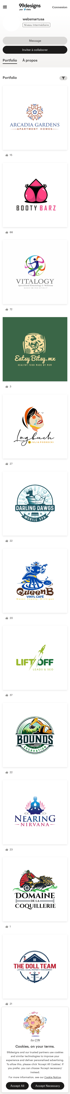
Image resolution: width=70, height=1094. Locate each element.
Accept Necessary (47, 1085)
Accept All (17, 1085)
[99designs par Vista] (29, 7)
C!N (37, 1040)
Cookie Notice (52, 1077)
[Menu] (5, 7)
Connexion (59, 7)
